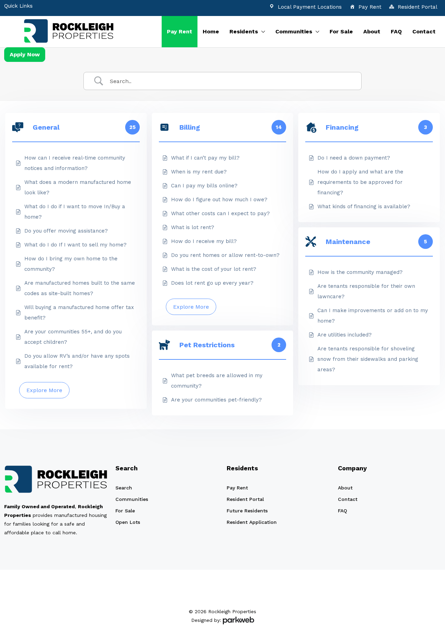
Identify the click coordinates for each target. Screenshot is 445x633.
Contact (424, 31)
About (371, 31)
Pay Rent (369, 7)
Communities (293, 31)
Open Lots (127, 522)
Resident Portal (417, 7)
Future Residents (247, 510)
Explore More (44, 390)
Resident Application (252, 522)
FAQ (396, 31)
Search (123, 487)
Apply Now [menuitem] (25, 54)
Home (211, 31)
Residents (243, 31)
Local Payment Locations (310, 7)
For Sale (341, 31)
